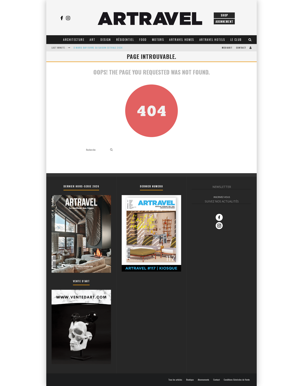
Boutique (190, 380)
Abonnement (224, 21)
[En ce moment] (151, 270)
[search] (111, 149)
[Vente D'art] (81, 363)
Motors (158, 40)
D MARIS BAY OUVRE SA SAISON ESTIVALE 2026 (98, 47)
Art (92, 40)
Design (105, 40)
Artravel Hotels (212, 40)
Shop (224, 15)
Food (143, 40)
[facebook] (62, 18)
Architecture (73, 40)
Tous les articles (175, 380)
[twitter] (74, 18)
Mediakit (227, 47)
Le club (236, 40)
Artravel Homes (181, 40)
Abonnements (203, 380)
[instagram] (68, 18)
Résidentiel (125, 40)
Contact (241, 47)
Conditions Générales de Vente (237, 380)
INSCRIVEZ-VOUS (222, 197)
